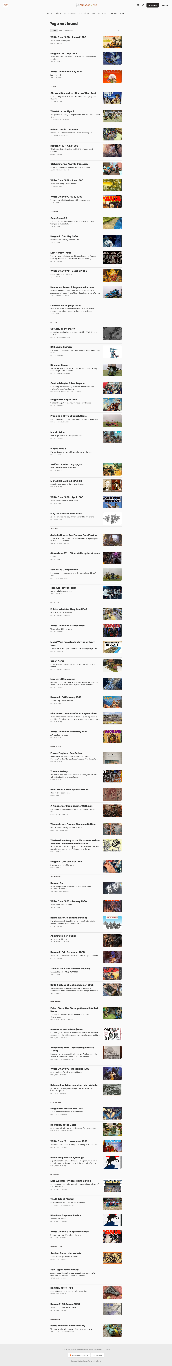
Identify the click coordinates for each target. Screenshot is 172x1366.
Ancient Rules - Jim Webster (66, 1253)
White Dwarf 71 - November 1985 (69, 1141)
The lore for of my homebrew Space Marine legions (71, 1329)
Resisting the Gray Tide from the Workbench (68, 1202)
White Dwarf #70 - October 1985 (68, 271)
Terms (93, 1349)
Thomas (59, 43)
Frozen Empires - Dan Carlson (66, 753)
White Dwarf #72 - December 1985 (69, 1068)
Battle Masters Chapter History (67, 1325)
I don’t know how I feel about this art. (65, 1235)
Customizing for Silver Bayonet (68, 383)
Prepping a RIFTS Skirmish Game (68, 416)
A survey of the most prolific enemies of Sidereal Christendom (70, 1015)
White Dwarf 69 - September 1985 (69, 1231)
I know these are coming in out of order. (66, 1111)
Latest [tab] (54, 31)
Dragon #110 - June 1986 (64, 145)
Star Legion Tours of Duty (64, 1269)
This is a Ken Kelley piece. (60, 40)
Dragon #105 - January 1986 (66, 861)
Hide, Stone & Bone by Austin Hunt (69, 789)
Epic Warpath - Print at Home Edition (70, 1180)
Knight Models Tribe (61, 1287)
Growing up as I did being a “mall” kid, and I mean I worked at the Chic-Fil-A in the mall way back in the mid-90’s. (74, 683)
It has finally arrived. (58, 1218)
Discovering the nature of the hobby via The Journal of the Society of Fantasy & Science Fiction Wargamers (73, 1055)
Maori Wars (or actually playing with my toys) (72, 643)
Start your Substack (80, 1355)
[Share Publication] (143, 5)
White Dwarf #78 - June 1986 (66, 180)
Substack (74, 1361)
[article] (86, 42)
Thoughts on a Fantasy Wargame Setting (72, 824)
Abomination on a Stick (63, 936)
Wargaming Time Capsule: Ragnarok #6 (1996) (72, 1049)
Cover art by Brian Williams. (61, 274)
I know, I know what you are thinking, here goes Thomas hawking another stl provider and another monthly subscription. (73, 257)
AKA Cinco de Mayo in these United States (67, 484)
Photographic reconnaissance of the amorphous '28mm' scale (73, 574)
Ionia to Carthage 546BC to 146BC (64, 1256)
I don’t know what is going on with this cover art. (70, 200)
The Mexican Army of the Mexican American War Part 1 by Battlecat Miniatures (75, 842)
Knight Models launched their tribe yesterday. (68, 1291)
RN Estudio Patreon (61, 347)
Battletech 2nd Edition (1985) (67, 1029)
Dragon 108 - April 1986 (63, 399)
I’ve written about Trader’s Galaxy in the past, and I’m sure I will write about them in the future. (74, 775)
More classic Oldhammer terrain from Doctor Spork (71, 133)
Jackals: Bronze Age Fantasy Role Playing (73, 535)
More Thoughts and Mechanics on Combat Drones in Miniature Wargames (71, 887)
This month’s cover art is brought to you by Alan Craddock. (74, 1144)
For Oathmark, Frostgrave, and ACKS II (66, 827)
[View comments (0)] (68, 46)
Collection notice (103, 1349)
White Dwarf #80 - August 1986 (68, 37)
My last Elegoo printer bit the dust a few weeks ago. (71, 452)
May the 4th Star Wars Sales (66, 513)
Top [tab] (60, 31)
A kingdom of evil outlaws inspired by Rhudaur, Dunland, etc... (73, 810)
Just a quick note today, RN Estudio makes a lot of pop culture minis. (75, 351)
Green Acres (57, 661)
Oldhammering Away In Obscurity (69, 164)
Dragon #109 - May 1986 (64, 236)
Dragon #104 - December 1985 (67, 952)
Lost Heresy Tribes (60, 252)
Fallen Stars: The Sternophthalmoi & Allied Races (74, 1010)
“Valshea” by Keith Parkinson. (62, 700)
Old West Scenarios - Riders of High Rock (73, 93)
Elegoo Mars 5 (58, 448)
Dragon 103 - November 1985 (66, 1108)
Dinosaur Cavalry (60, 365)
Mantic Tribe (57, 432)
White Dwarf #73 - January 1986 (68, 901)
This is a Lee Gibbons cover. (61, 629)
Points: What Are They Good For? (68, 609)
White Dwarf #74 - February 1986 (69, 731)
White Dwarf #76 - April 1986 (66, 497)
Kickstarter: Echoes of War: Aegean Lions (73, 713)
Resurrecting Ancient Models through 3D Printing (70, 167)
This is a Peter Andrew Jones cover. (64, 500)
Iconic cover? (55, 75)
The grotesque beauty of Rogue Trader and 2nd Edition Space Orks (75, 115)
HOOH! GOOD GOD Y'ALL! (61, 612)
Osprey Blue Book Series (60, 793)
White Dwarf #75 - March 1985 (67, 625)
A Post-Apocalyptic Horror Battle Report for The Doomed (73, 1128)
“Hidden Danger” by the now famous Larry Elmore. (70, 403)
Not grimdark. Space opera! (61, 591)
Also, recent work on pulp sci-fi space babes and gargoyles (74, 419)
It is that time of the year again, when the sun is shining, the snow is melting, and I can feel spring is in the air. (74, 847)
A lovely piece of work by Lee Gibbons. (66, 1072)
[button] (49, 13)
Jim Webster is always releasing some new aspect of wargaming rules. (71, 1089)
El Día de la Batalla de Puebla (66, 481)
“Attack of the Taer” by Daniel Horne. (65, 239)
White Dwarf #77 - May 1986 (66, 196)
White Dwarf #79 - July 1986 (66, 71)
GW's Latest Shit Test (58, 939)
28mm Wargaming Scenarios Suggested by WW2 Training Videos (73, 333)
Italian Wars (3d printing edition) (68, 917)
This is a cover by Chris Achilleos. (63, 183)
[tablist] (62, 30)
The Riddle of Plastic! (62, 1199)
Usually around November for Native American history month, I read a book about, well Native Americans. (72, 310)
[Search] (138, 5)
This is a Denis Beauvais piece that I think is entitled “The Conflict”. (73, 58)
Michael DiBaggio (62, 120)
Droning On (56, 883)
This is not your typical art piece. (63, 1307)
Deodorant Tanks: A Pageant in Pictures (72, 287)
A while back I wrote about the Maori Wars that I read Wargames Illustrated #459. (72, 222)
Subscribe (152, 5)
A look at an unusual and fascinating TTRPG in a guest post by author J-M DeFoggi (74, 539)
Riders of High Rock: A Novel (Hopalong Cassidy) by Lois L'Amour (73, 97)
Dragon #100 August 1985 (65, 1304)
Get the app (97, 1355)
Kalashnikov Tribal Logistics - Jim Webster (74, 1085)
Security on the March (62, 328)
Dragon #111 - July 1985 (63, 53)
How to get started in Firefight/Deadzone (66, 435)
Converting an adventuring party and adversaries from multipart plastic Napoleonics (72, 387)
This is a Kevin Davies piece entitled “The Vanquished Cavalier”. (71, 150)
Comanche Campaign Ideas (65, 305)
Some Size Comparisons (64, 569)
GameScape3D (58, 218)
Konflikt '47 (55, 556)
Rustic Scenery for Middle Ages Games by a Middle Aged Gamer (73, 665)
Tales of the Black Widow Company (70, 968)
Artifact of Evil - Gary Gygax (66, 464)
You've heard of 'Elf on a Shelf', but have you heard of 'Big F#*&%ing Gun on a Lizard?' (73, 369)
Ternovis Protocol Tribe (63, 587)
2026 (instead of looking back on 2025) (72, 985)
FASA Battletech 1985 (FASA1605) (64, 972)
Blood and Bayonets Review (65, 1215)
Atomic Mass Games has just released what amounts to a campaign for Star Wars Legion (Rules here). (73, 1274)
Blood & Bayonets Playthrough (67, 1157)
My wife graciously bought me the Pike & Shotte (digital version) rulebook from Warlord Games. (72, 922)
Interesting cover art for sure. (62, 865)
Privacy (87, 1349)
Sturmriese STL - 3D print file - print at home (75, 553)
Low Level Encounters (62, 679)
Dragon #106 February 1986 (65, 697)
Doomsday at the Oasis (63, 1124)
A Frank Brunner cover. (59, 735)
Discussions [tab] (68, 31)
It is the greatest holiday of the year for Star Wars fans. (72, 517)
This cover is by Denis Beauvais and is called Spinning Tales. (74, 955)
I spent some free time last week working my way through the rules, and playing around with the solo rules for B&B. (73, 1162)
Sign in (165, 5)
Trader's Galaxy (59, 771)
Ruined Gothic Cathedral (64, 129)
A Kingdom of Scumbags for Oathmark (71, 806)
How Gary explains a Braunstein (63, 468)
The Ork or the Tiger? (62, 111)
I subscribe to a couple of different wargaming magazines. (73, 648)
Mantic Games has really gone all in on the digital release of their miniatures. (74, 1185)
